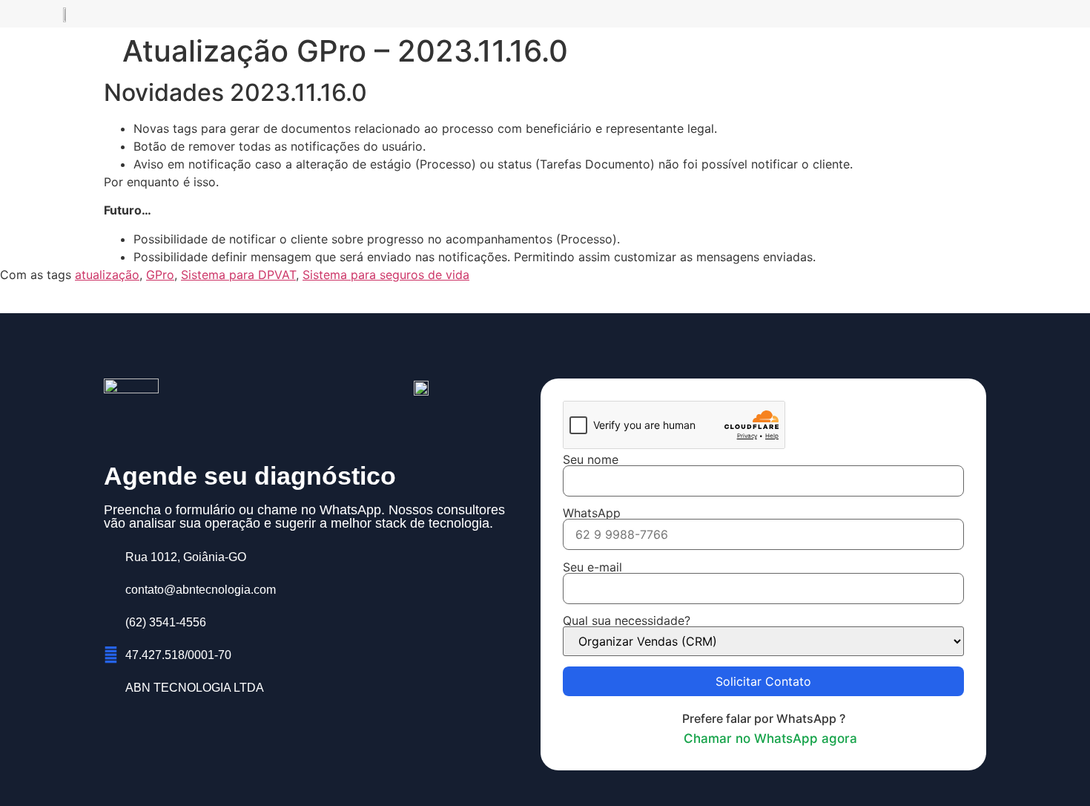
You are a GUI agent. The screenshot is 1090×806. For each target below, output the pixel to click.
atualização (107, 274)
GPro (160, 274)
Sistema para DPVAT (238, 274)
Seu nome (590, 460)
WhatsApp (592, 513)
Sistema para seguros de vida (386, 274)
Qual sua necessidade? (626, 621)
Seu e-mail (592, 567)
